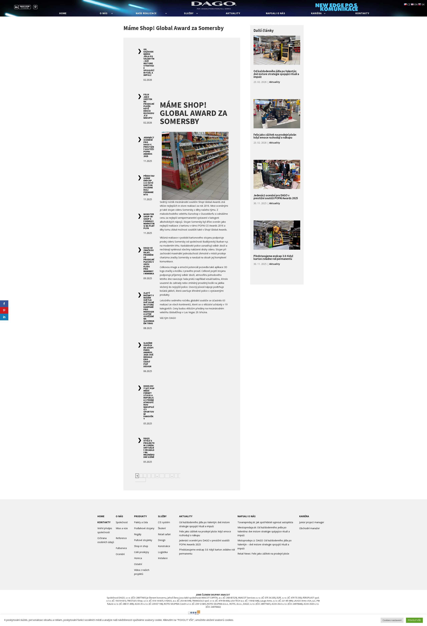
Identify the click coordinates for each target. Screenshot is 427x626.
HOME (100, 516)
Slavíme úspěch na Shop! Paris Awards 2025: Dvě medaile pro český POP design (148, 355)
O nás (104, 13)
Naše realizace (146, 13)
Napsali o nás (275, 13)
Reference (121, 538)
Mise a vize (122, 528)
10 (162, 475)
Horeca (138, 558)
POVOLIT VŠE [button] (414, 620)
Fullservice (121, 548)
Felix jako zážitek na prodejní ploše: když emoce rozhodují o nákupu (148, 106)
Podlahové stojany (144, 528)
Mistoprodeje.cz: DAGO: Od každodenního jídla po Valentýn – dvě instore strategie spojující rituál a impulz (265, 544)
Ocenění (120, 554)
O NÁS (119, 516)
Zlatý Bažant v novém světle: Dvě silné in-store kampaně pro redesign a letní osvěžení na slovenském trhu (148, 308)
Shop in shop (141, 546)
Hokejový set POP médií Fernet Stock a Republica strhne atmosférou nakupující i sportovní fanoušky (148, 402)
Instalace (163, 558)
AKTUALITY (185, 516)
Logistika (163, 552)
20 (167, 475)
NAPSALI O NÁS (247, 516)
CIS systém (164, 522)
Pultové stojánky (143, 540)
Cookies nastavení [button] (392, 620)
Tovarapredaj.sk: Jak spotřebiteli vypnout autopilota (265, 522)
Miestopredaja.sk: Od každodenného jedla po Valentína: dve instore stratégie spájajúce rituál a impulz (264, 531)
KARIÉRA (304, 516)
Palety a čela (141, 522)
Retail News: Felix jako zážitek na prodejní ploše (263, 553)
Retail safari (164, 534)
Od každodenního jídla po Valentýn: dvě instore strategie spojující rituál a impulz (148, 62)
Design (161, 540)
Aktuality (233, 13)
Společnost (122, 522)
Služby (188, 13)
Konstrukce (164, 546)
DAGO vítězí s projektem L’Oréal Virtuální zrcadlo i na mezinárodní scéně (148, 447)
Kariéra (316, 13)
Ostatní (138, 564)
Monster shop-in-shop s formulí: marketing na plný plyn (148, 221)
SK (422, 4)
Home (63, 13)
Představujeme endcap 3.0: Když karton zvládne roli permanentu (148, 185)
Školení (162, 528)
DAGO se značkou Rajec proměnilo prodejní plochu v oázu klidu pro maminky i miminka (148, 260)
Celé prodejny (141, 552)
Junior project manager (311, 522)
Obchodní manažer (309, 528)
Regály (137, 534)
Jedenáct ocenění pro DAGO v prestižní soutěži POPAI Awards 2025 (148, 147)
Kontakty (362, 13)
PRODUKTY (140, 516)
